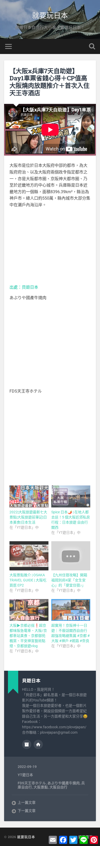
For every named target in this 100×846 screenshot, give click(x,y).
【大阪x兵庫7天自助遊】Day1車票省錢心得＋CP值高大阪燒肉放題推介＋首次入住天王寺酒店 (49, 82)
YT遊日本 (25, 775)
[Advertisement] (50, 246)
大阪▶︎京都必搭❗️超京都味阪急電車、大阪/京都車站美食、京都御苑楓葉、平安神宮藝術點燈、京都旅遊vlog (28, 635)
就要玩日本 (50, 15)
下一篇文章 (27, 811)
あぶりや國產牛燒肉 (63, 783)
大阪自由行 (58, 787)
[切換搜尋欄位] (92, 46)
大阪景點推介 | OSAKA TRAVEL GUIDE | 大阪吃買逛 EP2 (27, 580)
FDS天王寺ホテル (32, 783)
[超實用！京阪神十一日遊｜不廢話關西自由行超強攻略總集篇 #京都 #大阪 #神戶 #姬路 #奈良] (70, 610)
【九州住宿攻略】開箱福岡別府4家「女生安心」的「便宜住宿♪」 (69, 580)
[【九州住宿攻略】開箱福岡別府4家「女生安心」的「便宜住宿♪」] (70, 555)
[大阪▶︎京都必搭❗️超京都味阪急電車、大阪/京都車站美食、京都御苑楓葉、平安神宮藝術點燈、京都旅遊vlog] (28, 610)
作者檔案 (26, 744)
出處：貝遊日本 (23, 287)
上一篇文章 (27, 802)
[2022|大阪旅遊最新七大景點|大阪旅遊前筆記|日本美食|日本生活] (28, 496)
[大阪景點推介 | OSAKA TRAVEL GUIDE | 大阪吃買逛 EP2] (28, 555)
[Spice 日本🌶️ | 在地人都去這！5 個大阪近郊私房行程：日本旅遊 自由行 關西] (70, 496)
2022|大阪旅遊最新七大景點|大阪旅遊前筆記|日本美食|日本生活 (28, 517)
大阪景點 (41, 787)
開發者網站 (38, 744)
